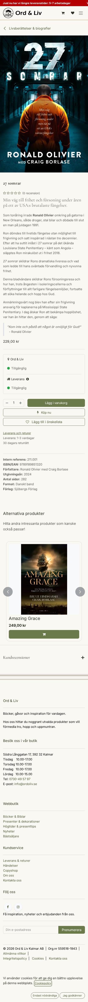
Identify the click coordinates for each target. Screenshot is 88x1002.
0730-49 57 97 (19, 779)
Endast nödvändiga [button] (45, 995)
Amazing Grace (24, 618)
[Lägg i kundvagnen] (44, 634)
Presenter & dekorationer (21, 821)
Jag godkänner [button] (72, 995)
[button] (56, 403)
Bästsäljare (11, 836)
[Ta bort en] (6, 403)
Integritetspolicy (15, 958)
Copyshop (10, 870)
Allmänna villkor (14, 953)
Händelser (10, 865)
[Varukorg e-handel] (63, 13)
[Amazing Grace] (44, 579)
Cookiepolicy (43, 983)
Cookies (38, 958)
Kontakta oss (12, 880)
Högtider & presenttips (19, 826)
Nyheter (9, 831)
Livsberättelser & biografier (29, 28)
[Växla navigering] (81, 13)
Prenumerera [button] (71, 930)
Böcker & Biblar (14, 816)
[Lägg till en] (20, 403)
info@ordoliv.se (25, 784)
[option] (44, 592)
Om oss (8, 875)
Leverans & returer (16, 861)
